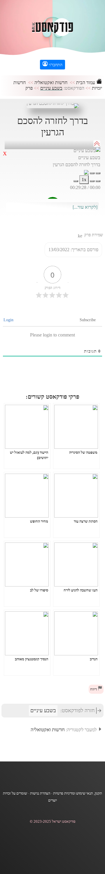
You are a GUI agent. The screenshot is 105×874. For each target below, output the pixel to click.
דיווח (94, 689)
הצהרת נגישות (40, 793)
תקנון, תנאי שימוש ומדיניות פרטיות (77, 793)
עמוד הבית (86, 82)
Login (9, 320)
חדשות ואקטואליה (50, 82)
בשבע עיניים (51, 88)
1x (84, 179)
